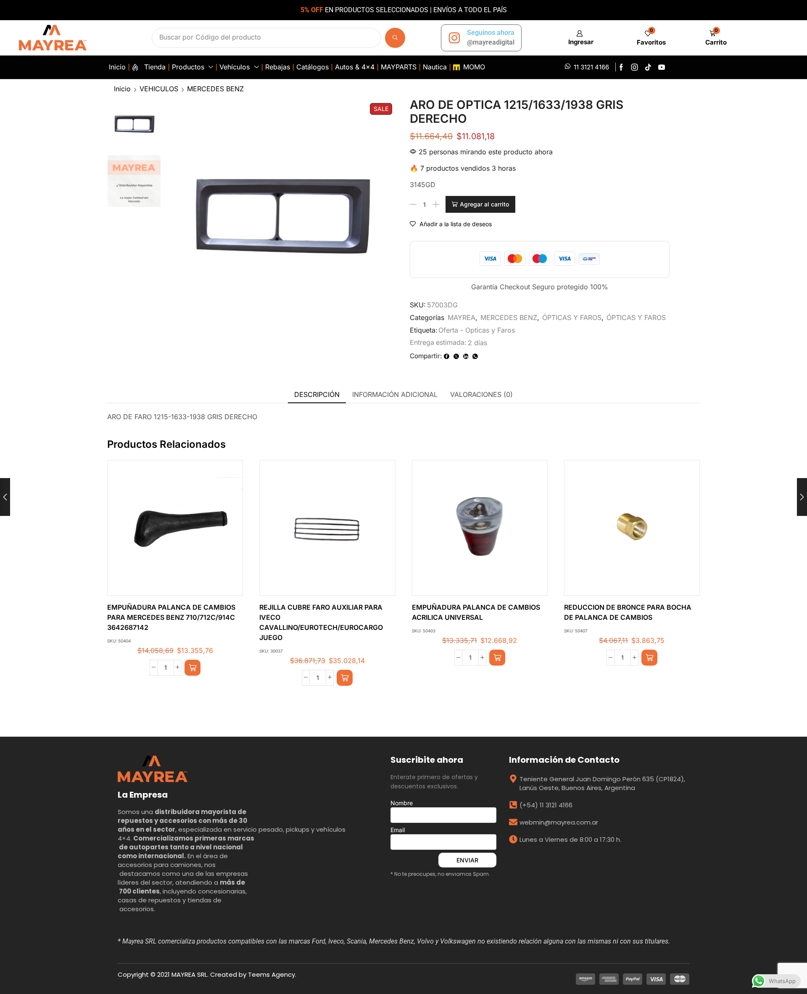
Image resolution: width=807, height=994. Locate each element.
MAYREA (461, 317)
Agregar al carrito (484, 204)
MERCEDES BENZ (215, 89)
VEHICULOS (159, 89)
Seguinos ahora (490, 33)
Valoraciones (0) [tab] (481, 394)
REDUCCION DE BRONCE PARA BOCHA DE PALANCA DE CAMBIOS (627, 612)
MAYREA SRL (189, 974)
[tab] (317, 394)
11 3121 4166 (591, 67)
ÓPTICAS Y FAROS (571, 317)
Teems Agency (271, 974)
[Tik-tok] (648, 67)
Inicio (122, 89)
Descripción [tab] (317, 394)
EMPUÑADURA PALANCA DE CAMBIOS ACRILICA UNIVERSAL (476, 612)
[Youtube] (661, 67)
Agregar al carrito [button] (166, 531)
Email (397, 829)
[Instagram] (634, 67)
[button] (579, 37)
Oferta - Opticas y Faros (476, 330)
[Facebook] (621, 67)
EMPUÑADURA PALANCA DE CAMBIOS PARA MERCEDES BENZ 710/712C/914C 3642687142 (171, 617)
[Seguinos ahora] (454, 38)
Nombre (401, 802)
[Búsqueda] (395, 38)
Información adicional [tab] (395, 394)
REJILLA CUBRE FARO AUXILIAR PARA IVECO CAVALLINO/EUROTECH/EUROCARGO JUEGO (321, 622)
